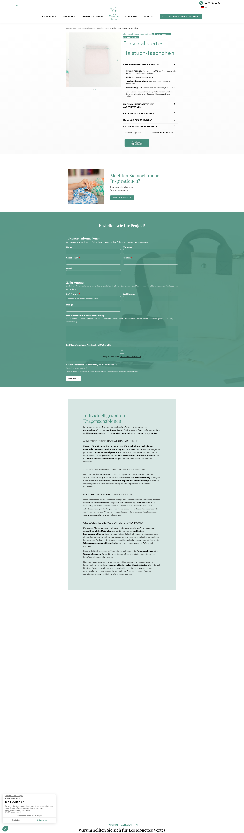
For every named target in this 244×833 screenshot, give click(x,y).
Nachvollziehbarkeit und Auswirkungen (138, 105)
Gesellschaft (73, 258)
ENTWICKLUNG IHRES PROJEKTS (140, 126)
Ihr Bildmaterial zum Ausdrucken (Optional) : (88, 345)
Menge (69, 305)
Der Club (148, 16)
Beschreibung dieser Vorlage (141, 64)
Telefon (127, 258)
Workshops (131, 16)
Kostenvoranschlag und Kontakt (181, 16)
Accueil (69, 28)
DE (206, 7)
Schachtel (101, 430)
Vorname (128, 247)
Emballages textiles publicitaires (96, 28)
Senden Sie (73, 378)
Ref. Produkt (73, 294)
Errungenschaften (92, 16)
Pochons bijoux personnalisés (137, 34)
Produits (77, 28)
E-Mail (70, 268)
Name (69, 247)
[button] (204, 7)
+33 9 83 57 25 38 (212, 3)
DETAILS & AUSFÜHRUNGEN (137, 120)
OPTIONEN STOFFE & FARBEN (138, 113)
